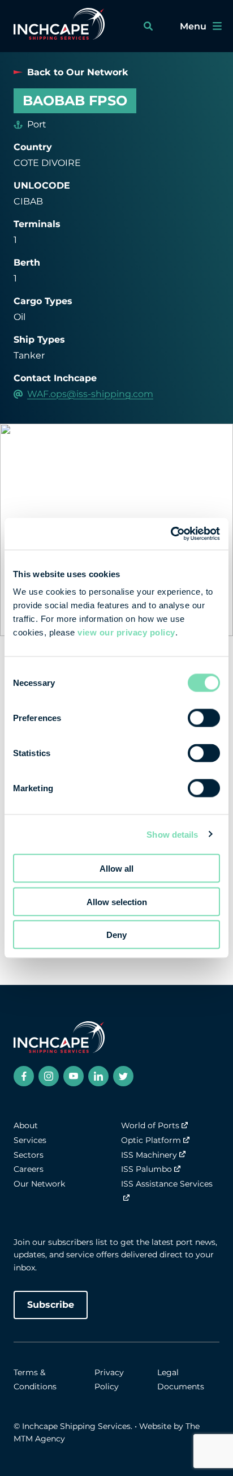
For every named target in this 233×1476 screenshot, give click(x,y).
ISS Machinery (149, 1155)
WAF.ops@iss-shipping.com (90, 394)
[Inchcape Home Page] (59, 26)
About (26, 1125)
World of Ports (150, 1125)
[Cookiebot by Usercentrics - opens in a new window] (170, 534)
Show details (172, 834)
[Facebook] (24, 1076)
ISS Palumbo (146, 1169)
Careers (29, 1169)
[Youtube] (73, 1076)
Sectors (29, 1155)
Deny (116, 935)
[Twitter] (123, 1076)
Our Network (39, 1184)
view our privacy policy (126, 632)
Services (30, 1140)
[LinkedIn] (98, 1076)
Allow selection (117, 901)
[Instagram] (48, 1076)
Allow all (116, 868)
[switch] (204, 718)
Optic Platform (151, 1140)
